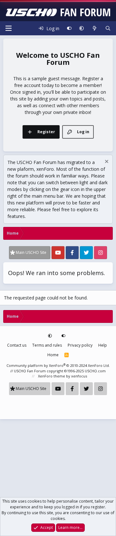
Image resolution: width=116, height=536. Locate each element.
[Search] (108, 28)
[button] (81, 28)
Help (102, 345)
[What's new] (94, 28)
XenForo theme (51, 376)
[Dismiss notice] (106, 162)
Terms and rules (47, 345)
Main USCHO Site (31, 252)
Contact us (16, 345)
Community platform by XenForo (58, 365)
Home (53, 355)
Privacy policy (80, 345)
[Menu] (8, 28)
